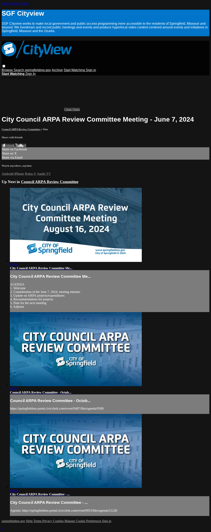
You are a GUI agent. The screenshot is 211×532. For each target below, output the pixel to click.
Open (76, 109)
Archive (57, 70)
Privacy (47, 521)
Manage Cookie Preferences (83, 521)
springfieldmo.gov (38, 70)
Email (22, 145)
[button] (3, 66)
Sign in (91, 70)
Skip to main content (15, 3)
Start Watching (75, 70)
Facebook (8, 145)
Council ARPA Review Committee (21, 129)
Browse (8, 70)
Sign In (30, 74)
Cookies (58, 521)
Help (29, 521)
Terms (37, 521)
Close (68, 109)
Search (19, 70)
